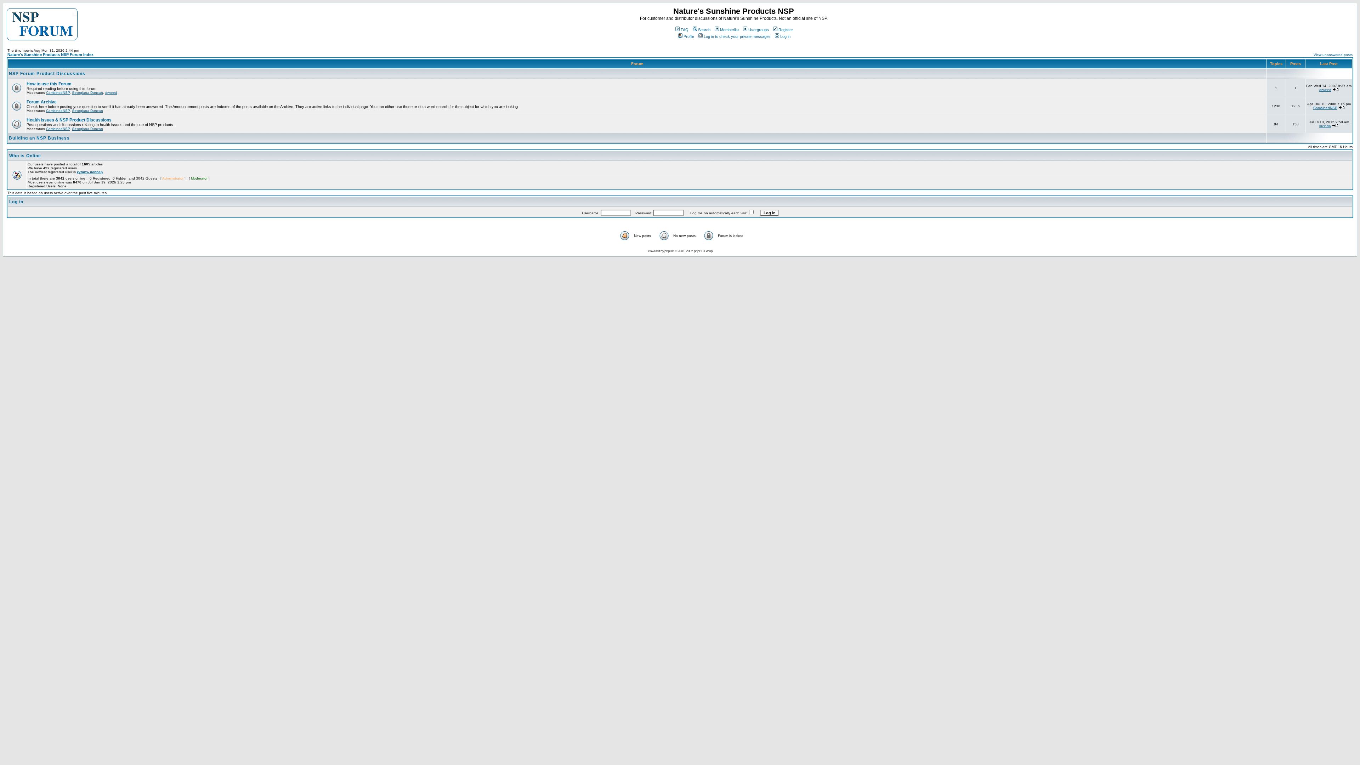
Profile (689, 36)
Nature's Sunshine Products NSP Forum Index (50, 54)
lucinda (1325, 126)
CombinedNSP (58, 93)
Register (785, 30)
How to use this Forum (49, 83)
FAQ (684, 30)
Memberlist (729, 30)
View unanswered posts (1333, 55)
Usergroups (758, 30)
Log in (785, 36)
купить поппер (90, 172)
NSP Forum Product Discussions (47, 73)
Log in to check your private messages (737, 36)
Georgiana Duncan (87, 93)
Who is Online (25, 155)
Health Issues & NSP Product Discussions (69, 120)
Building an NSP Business (39, 138)
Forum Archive (42, 102)
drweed (111, 93)
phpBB (669, 251)
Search (704, 30)
